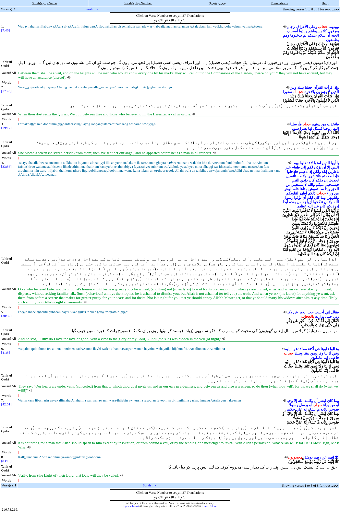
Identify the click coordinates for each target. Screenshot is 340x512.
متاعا (303, 189)
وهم (286, 35)
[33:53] (6, 167)
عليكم (312, 35)
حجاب (323, 27)
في (317, 349)
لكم (310, 167)
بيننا (306, 353)
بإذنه (324, 409)
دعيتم (303, 171)
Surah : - (91, 9)
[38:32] (6, 316)
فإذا (336, 176)
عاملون (316, 357)
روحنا (327, 128)
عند (316, 206)
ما (318, 409)
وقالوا (334, 349)
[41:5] (5, 353)
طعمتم (327, 176)
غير (288, 167)
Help (325, 3)
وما (323, 197)
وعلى (313, 27)
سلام (321, 35)
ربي (336, 316)
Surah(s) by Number (138, 3)
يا (338, 163)
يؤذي (304, 180)
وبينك (298, 353)
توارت (319, 316)
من (323, 124)
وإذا (336, 87)
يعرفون (333, 31)
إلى (303, 167)
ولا (305, 176)
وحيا (289, 401)
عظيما (301, 206)
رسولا (293, 405)
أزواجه (307, 202)
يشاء (312, 409)
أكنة (311, 349)
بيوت (295, 163)
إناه (324, 171)
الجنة (335, 35)
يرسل (303, 405)
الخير (303, 312)
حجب (222, 3)
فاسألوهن (291, 189)
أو (337, 405)
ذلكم (319, 180)
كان (311, 180)
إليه (287, 349)
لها (310, 128)
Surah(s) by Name (44, 3)
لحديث (334, 180)
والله (311, 184)
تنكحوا (318, 202)
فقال (335, 312)
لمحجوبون (296, 457)
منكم (320, 184)
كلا (325, 31)
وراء (330, 193)
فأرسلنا (296, 124)
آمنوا (317, 163)
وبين (293, 87)
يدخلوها (296, 35)
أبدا (285, 202)
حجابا (299, 92)
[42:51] (6, 404)
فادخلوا (292, 171)
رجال (291, 27)
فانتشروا (314, 176)
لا (329, 92)
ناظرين (333, 171)
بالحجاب (307, 316)
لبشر (322, 401)
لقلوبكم (292, 193)
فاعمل (334, 357)
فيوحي (333, 409)
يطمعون (332, 40)
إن (326, 180)
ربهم (317, 457)
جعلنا (308, 87)
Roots (213, 3)
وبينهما (334, 27)
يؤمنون (321, 92)
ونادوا (303, 31)
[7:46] (5, 30)
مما (304, 349)
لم (305, 35)
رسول (288, 197)
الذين (335, 92)
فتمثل (317, 128)
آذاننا (327, 353)
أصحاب (292, 31)
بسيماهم (315, 31)
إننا (325, 357)
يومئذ (309, 457)
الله (336, 202)
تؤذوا (297, 197)
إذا (310, 171)
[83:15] (6, 461)
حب (311, 312)
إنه (305, 409)
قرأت (328, 87)
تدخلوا (305, 163)
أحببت (319, 312)
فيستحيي (332, 184)
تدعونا (296, 349)
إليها (336, 128)
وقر (320, 353)
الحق (335, 189)
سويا (295, 128)
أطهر (303, 193)
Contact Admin (209, 506)
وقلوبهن (333, 197)
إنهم (331, 457)
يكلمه (308, 401)
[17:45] (6, 91)
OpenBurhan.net (131, 506)
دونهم (316, 124)
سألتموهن (316, 189)
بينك (300, 87)
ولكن (317, 171)
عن (295, 312)
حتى (328, 316)
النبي (335, 167)
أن (328, 35)
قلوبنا (325, 349)
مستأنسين (294, 176)
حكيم (291, 409)
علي (299, 409)
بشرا (303, 128)
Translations (279, 3)
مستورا (288, 92)
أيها (333, 163)
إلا (328, 167)
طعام (296, 167)
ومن (313, 353)
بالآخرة (309, 92)
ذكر (289, 312)
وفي (335, 353)
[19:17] (6, 128)
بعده (292, 202)
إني (327, 312)
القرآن (318, 87)
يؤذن (317, 167)
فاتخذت (333, 124)
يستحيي (297, 184)
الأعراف (302, 27)
